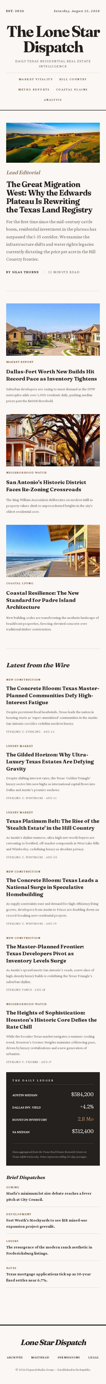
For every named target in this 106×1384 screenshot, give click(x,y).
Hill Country (73, 79)
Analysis (53, 99)
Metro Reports (34, 89)
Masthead (40, 1357)
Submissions (69, 1357)
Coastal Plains (72, 89)
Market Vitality (36, 79)
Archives (15, 1357)
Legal (93, 1357)
